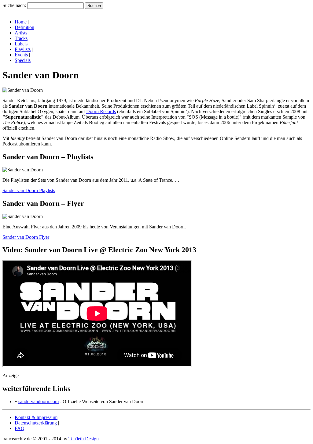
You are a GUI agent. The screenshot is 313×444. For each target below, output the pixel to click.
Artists (21, 32)
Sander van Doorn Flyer (25, 237)
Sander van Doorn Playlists (28, 190)
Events (21, 54)
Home (21, 21)
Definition (24, 27)
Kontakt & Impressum (36, 417)
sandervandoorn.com (38, 401)
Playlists (23, 49)
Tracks (21, 38)
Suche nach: (14, 5)
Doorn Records (101, 111)
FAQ (19, 428)
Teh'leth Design (83, 438)
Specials (23, 60)
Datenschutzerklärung (36, 422)
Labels (21, 43)
